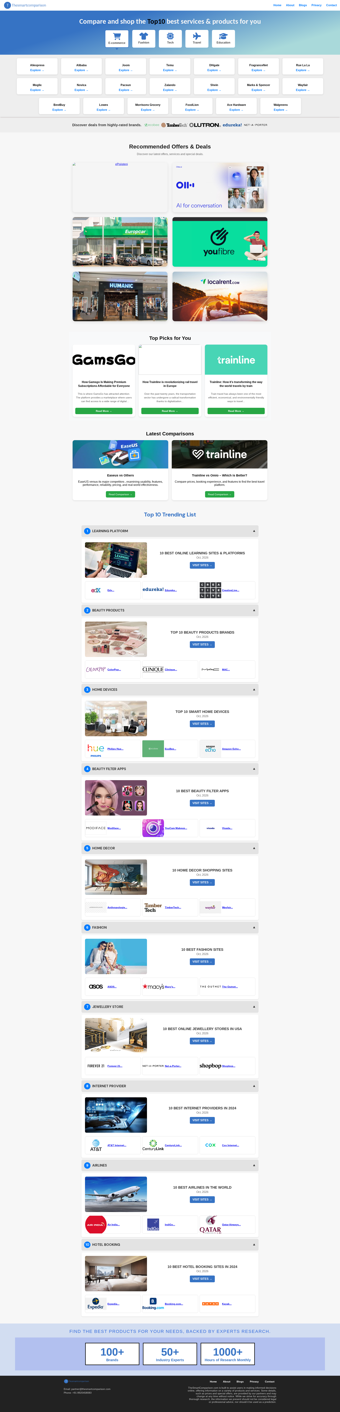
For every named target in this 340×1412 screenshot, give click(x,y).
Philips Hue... (115, 748)
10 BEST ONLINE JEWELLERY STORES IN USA (202, 1029)
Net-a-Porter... (173, 1066)
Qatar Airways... (231, 1224)
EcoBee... (170, 748)
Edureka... (171, 590)
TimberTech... (173, 907)
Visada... (227, 828)
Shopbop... (228, 1066)
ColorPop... (114, 669)
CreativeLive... (230, 590)
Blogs (303, 5)
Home (277, 5)
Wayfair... (227, 907)
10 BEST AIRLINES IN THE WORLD (202, 1187)
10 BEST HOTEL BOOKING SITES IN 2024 (202, 1267)
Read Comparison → (120, 494)
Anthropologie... (117, 907)
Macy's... (170, 986)
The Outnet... (230, 986)
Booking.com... (174, 1303)
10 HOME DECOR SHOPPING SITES (202, 870)
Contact (331, 5)
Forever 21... (114, 1066)
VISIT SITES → (202, 565)
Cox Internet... (230, 1145)
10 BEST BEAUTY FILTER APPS (202, 791)
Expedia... (113, 1303)
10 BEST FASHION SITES (202, 949)
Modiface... (114, 828)
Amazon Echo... (231, 748)
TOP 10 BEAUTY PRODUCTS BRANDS (202, 632)
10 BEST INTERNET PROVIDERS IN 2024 (202, 1108)
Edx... (110, 590)
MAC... (226, 669)
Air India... (113, 1224)
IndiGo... (170, 1224)
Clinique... (171, 669)
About (290, 5)
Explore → (37, 70)
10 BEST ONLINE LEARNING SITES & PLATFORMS (202, 553)
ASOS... (112, 986)
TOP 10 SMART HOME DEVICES (202, 712)
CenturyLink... (173, 1145)
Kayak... (227, 1303)
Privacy (316, 5)
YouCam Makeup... (176, 828)
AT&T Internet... (116, 1145)
